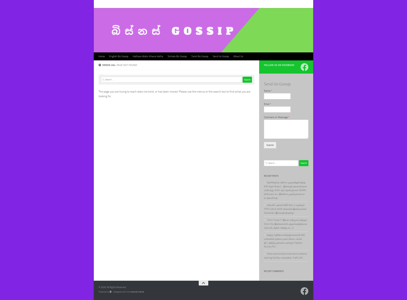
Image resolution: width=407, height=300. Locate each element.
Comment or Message (277, 117)
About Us (236, 3)
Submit (270, 145)
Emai (267, 103)
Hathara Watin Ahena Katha (145, 3)
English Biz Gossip (116, 3)
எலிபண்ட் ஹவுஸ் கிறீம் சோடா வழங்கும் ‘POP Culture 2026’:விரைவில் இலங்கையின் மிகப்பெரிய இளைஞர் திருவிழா (285, 209)
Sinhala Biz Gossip (174, 3)
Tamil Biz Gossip (197, 3)
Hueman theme (137, 292)
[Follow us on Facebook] (304, 67)
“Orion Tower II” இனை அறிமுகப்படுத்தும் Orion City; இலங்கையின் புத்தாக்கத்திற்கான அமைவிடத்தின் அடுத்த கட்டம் (285, 224)
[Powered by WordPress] (111, 292)
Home (99, 3)
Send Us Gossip (218, 3)
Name (268, 90)
